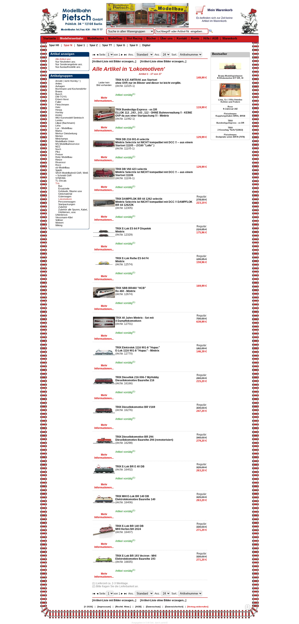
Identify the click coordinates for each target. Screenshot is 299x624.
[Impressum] (104, 606)
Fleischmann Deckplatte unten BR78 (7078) (230, 136)
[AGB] (138, 606)
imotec (58, 115)
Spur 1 (81, 45)
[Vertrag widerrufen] (197, 606)
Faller (58, 102)
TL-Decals (61, 180)
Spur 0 (134, 45)
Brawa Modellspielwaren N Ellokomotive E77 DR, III (230, 77)
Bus (60, 186)
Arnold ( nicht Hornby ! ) (68, 81)
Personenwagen (67, 201)
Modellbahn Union (64, 141)
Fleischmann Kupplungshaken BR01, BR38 (230, 115)
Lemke (59, 120)
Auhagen (60, 86)
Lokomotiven (65, 199)
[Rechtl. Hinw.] (123, 606)
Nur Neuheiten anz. (65, 61)
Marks (58, 130)
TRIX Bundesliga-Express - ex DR (230, 122)
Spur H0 (54, 45)
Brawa (58, 91)
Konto (195, 38)
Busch (58, 94)
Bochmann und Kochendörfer (70, 88)
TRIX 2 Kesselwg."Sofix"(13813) (230, 129)
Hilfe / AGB (210, 38)
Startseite (49, 38)
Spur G (120, 45)
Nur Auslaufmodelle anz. (68, 67)
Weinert (59, 222)
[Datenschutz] (153, 606)
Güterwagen (64, 196)
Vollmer (59, 220)
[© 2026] (88, 606)
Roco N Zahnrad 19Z (230, 108)
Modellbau (115, 38)
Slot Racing (134, 38)
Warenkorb (229, 38)
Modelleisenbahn (71, 38)
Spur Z (94, 45)
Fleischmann (62, 104)
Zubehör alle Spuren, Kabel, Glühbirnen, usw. (73, 210)
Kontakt (182, 38)
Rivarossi (60, 162)
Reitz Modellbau (63, 157)
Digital (146, 45)
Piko (57, 151)
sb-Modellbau (62, 167)
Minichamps (61, 138)
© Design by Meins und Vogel (146, 611)
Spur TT (107, 45)
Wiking (58, 225)
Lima (57, 125)
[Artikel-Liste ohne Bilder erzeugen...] (163, 61)
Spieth (58, 170)
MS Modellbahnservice (67, 144)
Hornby (59, 112)
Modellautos (95, 38)
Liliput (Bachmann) (65, 123)
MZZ (57, 146)
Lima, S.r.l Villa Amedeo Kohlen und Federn (230, 101)
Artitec (58, 83)
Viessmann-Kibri (64, 217)
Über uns (166, 38)
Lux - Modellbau (63, 128)
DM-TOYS (61, 96)
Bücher (151, 38)
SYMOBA (60, 178)
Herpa (58, 109)
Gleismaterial (65, 193)
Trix (57, 183)
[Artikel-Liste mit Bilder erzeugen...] (114, 61)
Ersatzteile (63, 188)
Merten (59, 136)
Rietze (58, 159)
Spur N (68, 45)
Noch (58, 149)
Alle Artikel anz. (63, 59)
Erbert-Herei (62, 99)
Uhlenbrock (61, 214)
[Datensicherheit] (174, 606)
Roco (58, 165)
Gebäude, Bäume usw (70, 191)
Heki (57, 107)
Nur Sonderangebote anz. (69, 64)
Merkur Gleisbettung (66, 133)
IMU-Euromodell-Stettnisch (69, 117)
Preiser (59, 154)
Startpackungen (66, 204)
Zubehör (62, 207)
